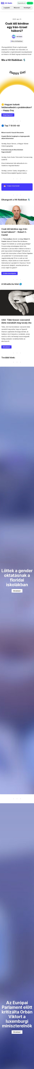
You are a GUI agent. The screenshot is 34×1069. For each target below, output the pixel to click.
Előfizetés (29, 3)
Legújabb (7, 8)
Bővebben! (6, 347)
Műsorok (17, 8)
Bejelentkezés (21, 3)
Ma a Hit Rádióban (16, 41)
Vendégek (27, 8)
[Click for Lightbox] (17, 83)
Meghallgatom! (8, 115)
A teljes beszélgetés (9, 273)
